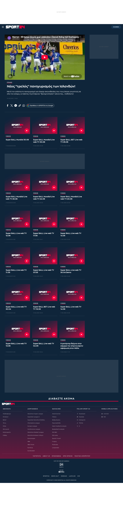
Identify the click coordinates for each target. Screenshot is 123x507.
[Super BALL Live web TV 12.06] (17, 219)
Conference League (34, 429)
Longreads (55, 447)
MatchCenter (56, 413)
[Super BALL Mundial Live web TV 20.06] (72, 182)
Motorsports (7, 432)
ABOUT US (46, 456)
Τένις (4, 423)
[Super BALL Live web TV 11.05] (17, 255)
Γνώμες (54, 441)
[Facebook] (7, 105)
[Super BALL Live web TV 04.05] (44, 329)
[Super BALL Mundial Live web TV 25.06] (17, 182)
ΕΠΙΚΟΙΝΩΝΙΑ (56, 456)
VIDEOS (8, 136)
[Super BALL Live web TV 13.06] (17, 329)
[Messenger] (15, 105)
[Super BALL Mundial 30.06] (17, 125)
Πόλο (4, 426)
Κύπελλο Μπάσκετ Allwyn (35, 435)
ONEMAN (64, 476)
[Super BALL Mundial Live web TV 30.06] (44, 125)
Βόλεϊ (4, 420)
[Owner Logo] (61, 465)
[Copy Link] (19, 105)
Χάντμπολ (6, 429)
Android (106, 413)
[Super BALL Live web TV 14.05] (72, 219)
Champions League (34, 423)
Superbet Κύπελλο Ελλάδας (36, 420)
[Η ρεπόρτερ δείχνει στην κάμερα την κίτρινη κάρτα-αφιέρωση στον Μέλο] (72, 329)
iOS (105, 416)
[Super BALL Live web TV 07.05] (44, 255)
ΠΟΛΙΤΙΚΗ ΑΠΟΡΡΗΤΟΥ (82, 456)
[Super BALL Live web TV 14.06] (72, 292)
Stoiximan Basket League (36, 432)
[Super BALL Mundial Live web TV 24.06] (44, 182)
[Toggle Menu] (3, 27)
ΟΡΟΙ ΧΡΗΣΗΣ (68, 456)
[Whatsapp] (23, 105)
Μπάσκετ (5, 416)
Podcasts (55, 444)
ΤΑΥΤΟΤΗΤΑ (37, 456)
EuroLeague (31, 438)
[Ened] (61, 472)
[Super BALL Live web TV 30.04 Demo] (72, 255)
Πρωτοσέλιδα (56, 423)
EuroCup (30, 447)
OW (78, 476)
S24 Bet (54, 432)
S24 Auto (55, 435)
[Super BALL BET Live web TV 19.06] (44, 292)
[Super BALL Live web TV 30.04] (17, 292)
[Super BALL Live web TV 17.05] (44, 219)
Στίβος (5, 435)
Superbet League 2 (33, 416)
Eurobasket (31, 450)
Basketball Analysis (58, 429)
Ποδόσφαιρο (7, 413)
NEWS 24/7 (55, 476)
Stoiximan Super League (35, 413)
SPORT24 (46, 476)
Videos (54, 416)
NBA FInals (31, 444)
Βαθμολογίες (56, 420)
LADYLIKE (72, 476)
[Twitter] (11, 105)
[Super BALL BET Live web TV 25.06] (72, 125)
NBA (29, 441)
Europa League (32, 426)
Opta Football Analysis (59, 426)
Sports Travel (56, 438)
